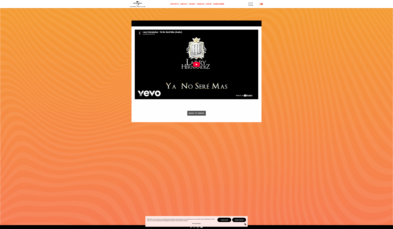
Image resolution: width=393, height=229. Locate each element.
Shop (209, 4)
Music (192, 4)
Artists (174, 4)
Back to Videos (196, 113)
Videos (200, 4)
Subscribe (218, 4)
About (183, 4)
